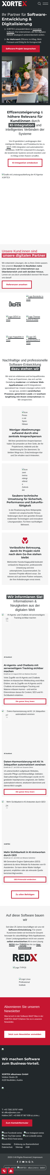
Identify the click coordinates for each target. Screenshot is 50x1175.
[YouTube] (23, 1162)
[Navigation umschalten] (45, 4)
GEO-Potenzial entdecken (25, 879)
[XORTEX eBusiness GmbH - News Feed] (32, 1162)
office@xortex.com (12, 1112)
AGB (27, 1147)
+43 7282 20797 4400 (13, 1110)
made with (11, 1168)
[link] (15, 304)
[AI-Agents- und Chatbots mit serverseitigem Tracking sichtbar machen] (25, 636)
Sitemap (19, 1147)
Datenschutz (7, 1147)
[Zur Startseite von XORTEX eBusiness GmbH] (18, 3)
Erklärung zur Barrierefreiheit (26, 1144)
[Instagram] (20, 1162)
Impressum (37, 1157)
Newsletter (6, 1144)
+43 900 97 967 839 (21, 1115)
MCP (9, 147)
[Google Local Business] (29, 1162)
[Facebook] (17, 1162)
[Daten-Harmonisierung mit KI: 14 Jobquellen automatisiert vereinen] (25, 733)
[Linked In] (26, 1162)
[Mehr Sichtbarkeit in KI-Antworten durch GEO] (25, 823)
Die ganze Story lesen (25, 701)
